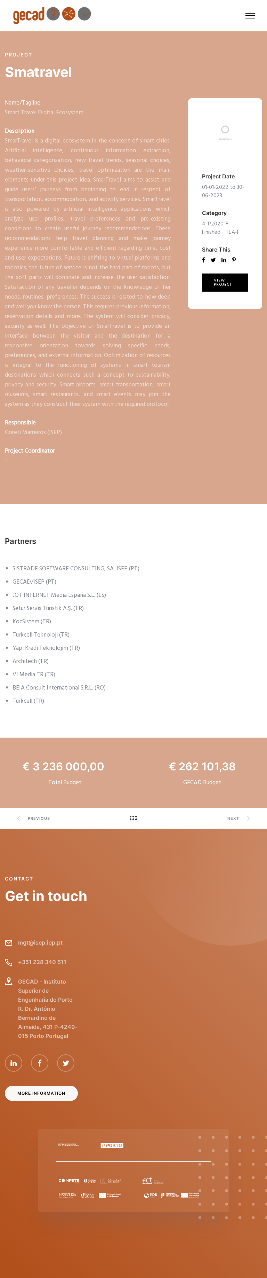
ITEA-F (232, 232)
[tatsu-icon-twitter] (65, 1063)
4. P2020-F (215, 224)
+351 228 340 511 (42, 961)
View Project (223, 282)
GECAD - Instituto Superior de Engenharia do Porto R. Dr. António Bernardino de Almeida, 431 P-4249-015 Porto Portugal (47, 1008)
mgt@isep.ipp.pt (40, 942)
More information (41, 1093)
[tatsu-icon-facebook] (41, 1063)
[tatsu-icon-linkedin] (15, 1063)
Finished (211, 232)
